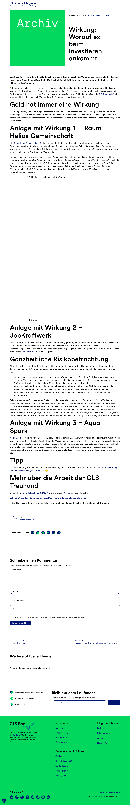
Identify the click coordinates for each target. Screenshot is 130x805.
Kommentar (17, 569)
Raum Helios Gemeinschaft (26, 143)
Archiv (108, 15)
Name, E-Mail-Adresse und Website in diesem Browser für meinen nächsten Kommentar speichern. (50, 618)
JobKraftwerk (28, 352)
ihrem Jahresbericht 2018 (34, 493)
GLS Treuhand (105, 94)
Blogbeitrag (69, 493)
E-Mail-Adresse (19, 600)
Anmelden (114, 703)
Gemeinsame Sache (20, 643)
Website (15, 609)
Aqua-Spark (15, 438)
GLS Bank (16, 735)
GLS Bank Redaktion (94, 15)
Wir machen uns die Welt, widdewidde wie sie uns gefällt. (96, 643)
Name (15, 592)
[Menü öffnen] (119, 4)
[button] (4, 801)
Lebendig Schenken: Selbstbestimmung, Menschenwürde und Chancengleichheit (48, 498)
